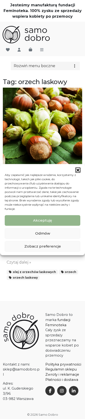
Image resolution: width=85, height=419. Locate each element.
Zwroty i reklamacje (62, 374)
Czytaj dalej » (19, 262)
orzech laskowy (25, 277)
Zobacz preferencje (42, 246)
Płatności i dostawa (61, 380)
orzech (70, 272)
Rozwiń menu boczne (34, 66)
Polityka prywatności (63, 364)
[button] (78, 169)
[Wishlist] (8, 50)
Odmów (42, 233)
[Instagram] (62, 390)
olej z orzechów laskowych (34, 272)
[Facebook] (50, 390)
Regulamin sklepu (61, 369)
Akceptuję (42, 220)
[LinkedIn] (73, 390)
